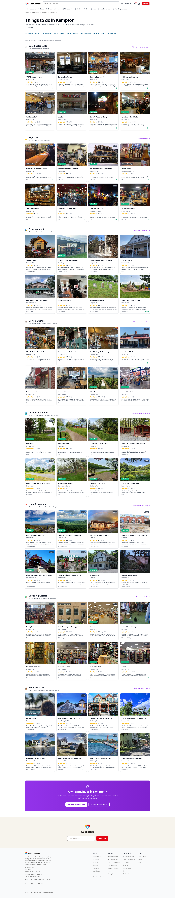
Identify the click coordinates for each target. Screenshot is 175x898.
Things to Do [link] (53, 12)
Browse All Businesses (99, 804)
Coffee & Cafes (59, 33)
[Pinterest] (39, 883)
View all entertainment (141, 230)
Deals (42, 9)
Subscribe (102, 838)
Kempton (44, 12)
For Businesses (126, 3)
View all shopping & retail (140, 597)
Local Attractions (85, 33)
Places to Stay (111, 33)
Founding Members (121, 9)
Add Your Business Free (76, 804)
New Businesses (105, 9)
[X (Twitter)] (29, 883)
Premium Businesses (114, 862)
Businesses (32, 9)
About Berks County (99, 877)
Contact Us (126, 874)
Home (27, 12)
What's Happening (113, 856)
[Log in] (139, 3)
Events (50, 9)
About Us (125, 865)
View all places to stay (141, 688)
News (58, 9)
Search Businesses (128, 856)
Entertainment (47, 33)
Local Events (96, 859)
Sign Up (145, 3)
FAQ (124, 871)
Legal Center (142, 856)
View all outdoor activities (140, 413)
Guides (79, 9)
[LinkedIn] (32, 883)
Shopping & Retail (98, 33)
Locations (95, 865)
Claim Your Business (129, 859)
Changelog (111, 874)
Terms (140, 859)
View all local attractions (140, 505)
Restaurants (29, 33)
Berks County (35, 12)
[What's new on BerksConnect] (135, 3)
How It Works (127, 868)
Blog (86, 9)
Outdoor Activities (72, 33)
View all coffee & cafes (140, 322)
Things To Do (97, 856)
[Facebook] (26, 883)
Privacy (140, 862)
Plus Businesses (112, 865)
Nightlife (37, 33)
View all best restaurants (140, 47)
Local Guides (96, 871)
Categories (96, 868)
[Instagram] (35, 883)
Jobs (94, 9)
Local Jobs (96, 862)
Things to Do (68, 9)
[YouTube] (42, 883)
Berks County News (98, 874)
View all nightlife (143, 138)
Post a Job (126, 862)
